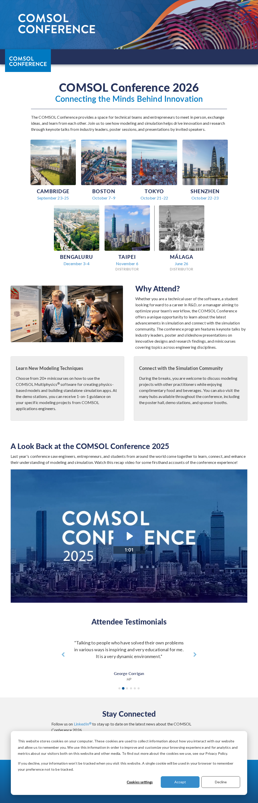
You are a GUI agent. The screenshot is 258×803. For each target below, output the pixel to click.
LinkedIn (82, 723)
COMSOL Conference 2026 (28, 60)
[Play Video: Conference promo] (129, 536)
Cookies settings (140, 782)
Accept (180, 782)
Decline (221, 782)
